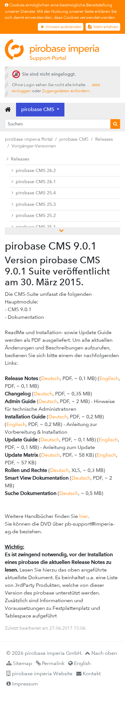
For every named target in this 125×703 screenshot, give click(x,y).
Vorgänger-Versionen (34, 145)
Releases (104, 139)
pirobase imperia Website (41, 673)
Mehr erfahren (105, 27)
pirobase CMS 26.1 (36, 181)
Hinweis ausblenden (63, 27)
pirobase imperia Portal (29, 139)
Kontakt (91, 673)
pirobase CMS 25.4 (36, 193)
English (82, 663)
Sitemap (22, 663)
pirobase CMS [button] (38, 109)
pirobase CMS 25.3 (36, 204)
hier (83, 516)
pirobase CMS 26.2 (36, 170)
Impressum (24, 684)
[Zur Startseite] (52, 50)
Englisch (109, 378)
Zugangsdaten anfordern (66, 90)
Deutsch (50, 378)
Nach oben (103, 653)
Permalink (52, 663)
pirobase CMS (73, 139)
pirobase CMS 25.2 (36, 215)
